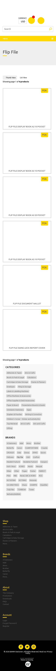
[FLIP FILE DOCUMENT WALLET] (27, 283)
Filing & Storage (24, 387)
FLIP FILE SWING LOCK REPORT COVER (27, 348)
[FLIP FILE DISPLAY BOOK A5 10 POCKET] (27, 238)
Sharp (24, 485)
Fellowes (10, 457)
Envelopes (11, 387)
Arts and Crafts (39, 424)
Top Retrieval (12, 424)
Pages (24, 471)
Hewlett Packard (13, 462)
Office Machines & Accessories (19, 396)
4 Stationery (11, 443)
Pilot (8, 476)
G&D (28, 457)
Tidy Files (10, 489)
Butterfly (10, 448)
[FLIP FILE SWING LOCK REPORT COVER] (27, 327)
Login (5, 620)
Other (16, 471)
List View (23, 78)
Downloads (7, 599)
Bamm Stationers (28, 9)
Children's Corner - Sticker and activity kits (23, 419)
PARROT (42, 471)
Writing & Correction (33, 414)
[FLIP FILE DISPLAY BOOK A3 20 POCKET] (27, 194)
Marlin (30, 466)
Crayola (44, 448)
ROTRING (22, 480)
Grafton (36, 457)
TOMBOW (22, 489)
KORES (22, 466)
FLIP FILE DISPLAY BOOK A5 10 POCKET (27, 259)
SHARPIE (33, 485)
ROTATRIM (11, 480)
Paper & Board (12, 405)
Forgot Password (10, 623)
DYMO (35, 452)
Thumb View (11, 78)
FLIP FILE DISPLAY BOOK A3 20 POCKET (27, 215)
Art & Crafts (25, 424)
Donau (26, 452)
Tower (31, 489)
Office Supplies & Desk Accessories (21, 400)
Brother (37, 443)
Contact (6, 604)
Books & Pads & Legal (15, 377)
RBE (15, 476)
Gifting (9, 428)
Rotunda (33, 480)
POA (44, 90)
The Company (8, 593)
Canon (19, 448)
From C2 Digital (27, 659)
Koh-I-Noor (11, 466)
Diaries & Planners (38, 382)
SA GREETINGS (13, 485)
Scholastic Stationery (15, 410)
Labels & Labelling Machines (18, 391)
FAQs (5, 601)
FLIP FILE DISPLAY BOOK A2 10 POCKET (27, 127)
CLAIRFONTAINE (31, 448)
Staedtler (44, 485)
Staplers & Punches (14, 414)
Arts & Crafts (30, 373)
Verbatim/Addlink (14, 494)
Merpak (39, 466)
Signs (29, 410)
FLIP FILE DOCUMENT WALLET (27, 304)
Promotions (7, 596)
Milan (9, 471)
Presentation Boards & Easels (33, 405)
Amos (29, 443)
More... (5, 544)
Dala (19, 452)
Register (6, 626)
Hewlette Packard (30, 462)
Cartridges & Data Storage (17, 382)
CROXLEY (10, 452)
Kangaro (44, 462)
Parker (33, 471)
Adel (21, 443)
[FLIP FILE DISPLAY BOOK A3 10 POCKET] (27, 150)
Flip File (20, 457)
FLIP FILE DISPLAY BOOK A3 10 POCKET (27, 171)
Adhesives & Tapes (14, 373)
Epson (43, 452)
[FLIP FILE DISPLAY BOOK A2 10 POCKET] (27, 106)
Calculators (31, 377)
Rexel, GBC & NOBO (28, 476)
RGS (40, 476)
